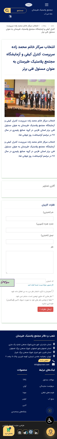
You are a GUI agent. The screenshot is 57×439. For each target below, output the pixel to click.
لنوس (24, 398)
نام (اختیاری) (48, 212)
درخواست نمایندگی (47, 386)
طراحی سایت (19, 425)
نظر (52, 246)
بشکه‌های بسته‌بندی (18, 411)
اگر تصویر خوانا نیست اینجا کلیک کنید (40, 285)
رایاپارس (5, 425)
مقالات (43, 25)
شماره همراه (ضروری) (44, 223)
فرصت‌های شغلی (47, 392)
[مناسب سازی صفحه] (50, 420)
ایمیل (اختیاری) (47, 235)
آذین (24, 405)
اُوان (24, 386)
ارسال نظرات (45, 309)
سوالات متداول (48, 379)
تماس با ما (44, 360)
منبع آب (51, 398)
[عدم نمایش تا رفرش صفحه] (50, 410)
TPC (24, 379)
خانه (52, 25)
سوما (24, 392)
